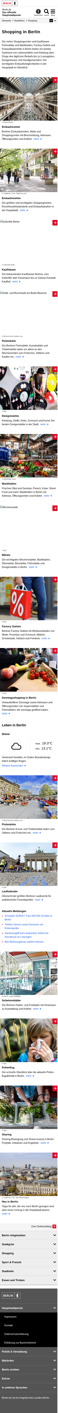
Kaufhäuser (9, 269)
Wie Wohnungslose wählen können (24, 942)
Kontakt (8, 1325)
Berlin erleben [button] (10, 1369)
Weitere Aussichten (12, 765)
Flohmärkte (9, 340)
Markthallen (9, 483)
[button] (52, 20)
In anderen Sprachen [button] (14, 1387)
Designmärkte (10, 415)
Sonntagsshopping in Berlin (19, 697)
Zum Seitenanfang (41, 1226)
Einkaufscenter (11, 126)
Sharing (6, 1134)
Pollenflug (8, 1067)
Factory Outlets (11, 626)
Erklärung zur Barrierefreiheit (20, 1342)
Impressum (10, 1316)
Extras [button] (6, 1378)
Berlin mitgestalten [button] (13, 1235)
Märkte (6, 555)
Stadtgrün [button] (8, 1244)
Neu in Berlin (10, 1201)
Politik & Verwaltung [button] (14, 1351)
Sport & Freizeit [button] (11, 1262)
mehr (36, 139)
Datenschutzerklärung (16, 1334)
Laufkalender (10, 891)
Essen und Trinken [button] (13, 1280)
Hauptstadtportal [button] (12, 1308)
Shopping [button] (8, 1253)
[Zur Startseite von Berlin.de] (11, 1298)
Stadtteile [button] (8, 1271)
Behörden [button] (8, 1360)
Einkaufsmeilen (11, 198)
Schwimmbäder (11, 1000)
